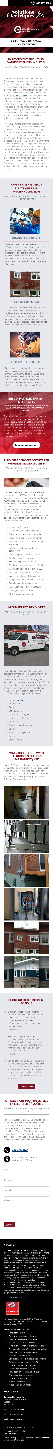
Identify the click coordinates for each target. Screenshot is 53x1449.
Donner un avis (26, 1086)
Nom (6, 1169)
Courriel (7, 1190)
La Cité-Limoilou (16, 700)
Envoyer (9, 1224)
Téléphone (8, 1180)
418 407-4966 (20, 1150)
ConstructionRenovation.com (37, 1437)
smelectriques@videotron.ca (15, 1419)
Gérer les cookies (10, 1434)
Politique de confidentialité (15, 1431)
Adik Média (19, 1440)
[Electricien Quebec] (26, 13)
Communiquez (26, 445)
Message (8, 1200)
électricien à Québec (18, 95)
